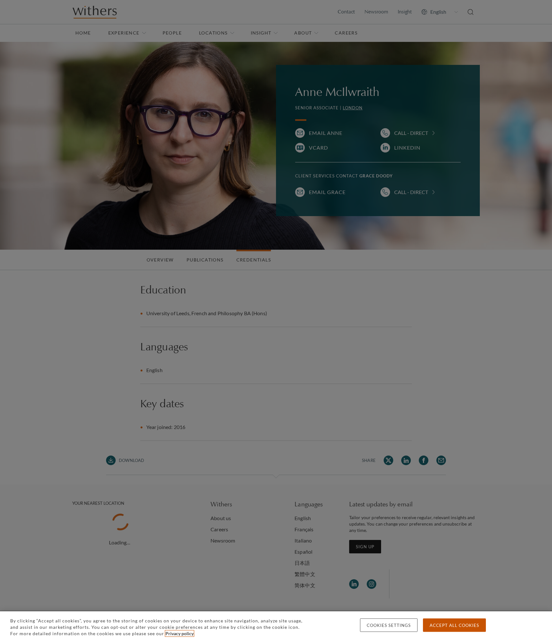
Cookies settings (389, 625)
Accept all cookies (454, 625)
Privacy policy (179, 633)
